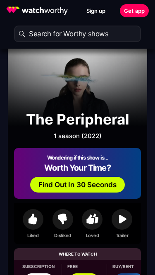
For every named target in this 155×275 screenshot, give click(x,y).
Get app (134, 10)
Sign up (96, 10)
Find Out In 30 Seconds (77, 185)
